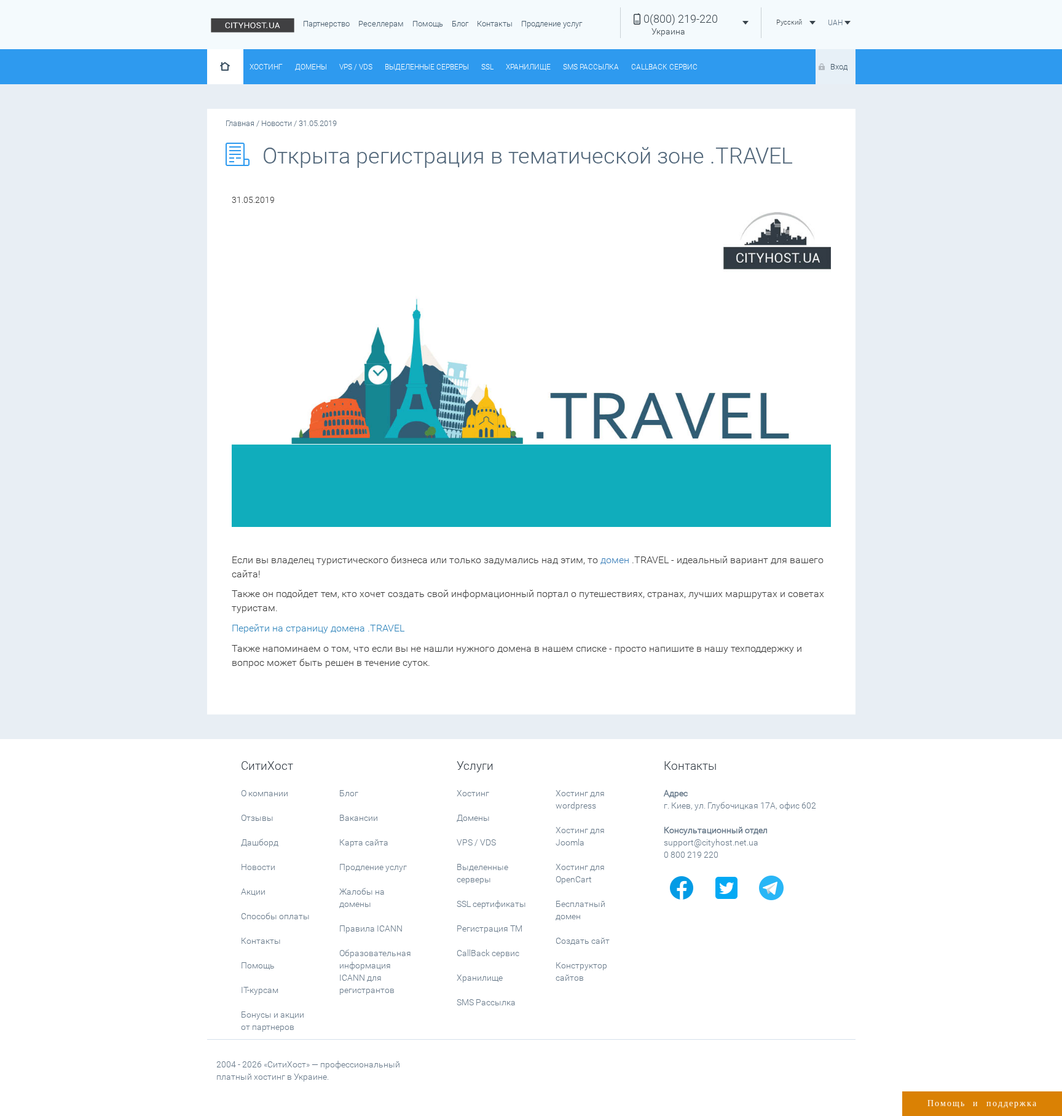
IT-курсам (259, 990)
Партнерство (326, 23)
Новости (258, 867)
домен (614, 560)
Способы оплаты (275, 916)
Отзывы (257, 818)
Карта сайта (363, 842)
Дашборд (259, 842)
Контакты (495, 23)
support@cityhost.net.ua (711, 842)
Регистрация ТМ (489, 928)
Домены (311, 67)
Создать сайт (583, 941)
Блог (460, 23)
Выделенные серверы (427, 67)
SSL (487, 67)
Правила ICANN (371, 928)
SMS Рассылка (591, 67)
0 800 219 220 (691, 855)
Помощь (427, 23)
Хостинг (266, 67)
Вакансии (358, 818)
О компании (264, 793)
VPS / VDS (355, 67)
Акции (253, 891)
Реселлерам (381, 23)
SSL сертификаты (491, 904)
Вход (839, 66)
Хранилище (528, 67)
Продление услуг (551, 23)
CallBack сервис (664, 67)
